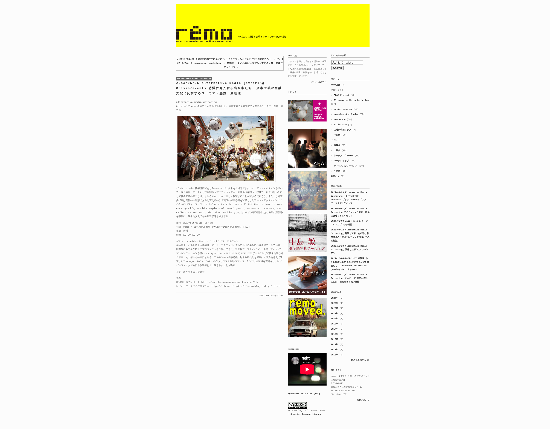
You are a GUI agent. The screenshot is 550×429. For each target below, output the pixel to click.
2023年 (334, 303)
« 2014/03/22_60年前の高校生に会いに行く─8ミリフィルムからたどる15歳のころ (222, 59)
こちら (323, 82)
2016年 (334, 334)
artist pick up (343, 109)
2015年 (334, 339)
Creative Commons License (305, 414)
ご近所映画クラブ (342, 130)
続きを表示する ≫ (360, 360)
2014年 (334, 344)
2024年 (334, 298)
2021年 (334, 313)
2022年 (334, 308)
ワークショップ (341, 161)
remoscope (339, 119)
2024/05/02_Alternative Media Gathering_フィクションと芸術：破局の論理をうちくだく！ (350, 212)
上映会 (337, 150)
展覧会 (337, 145)
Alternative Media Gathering (194, 79)
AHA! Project (341, 95)
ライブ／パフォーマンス (346, 166)
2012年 (334, 355)
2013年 (334, 350)
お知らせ (335, 176)
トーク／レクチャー (343, 155)
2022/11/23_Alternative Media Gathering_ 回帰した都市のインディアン (350, 250)
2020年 (334, 319)
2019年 (334, 324)
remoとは (335, 85)
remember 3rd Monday (346, 114)
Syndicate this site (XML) (304, 394)
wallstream (340, 124)
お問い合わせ (363, 400)
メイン (276, 59)
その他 (337, 135)
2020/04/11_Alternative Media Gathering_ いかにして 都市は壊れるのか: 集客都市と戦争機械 (349, 278)
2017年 (334, 329)
